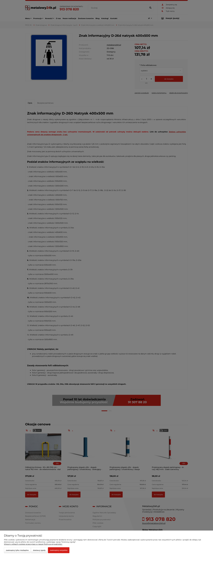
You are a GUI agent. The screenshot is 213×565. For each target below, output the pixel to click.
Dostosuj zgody (39, 550)
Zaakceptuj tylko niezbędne (17, 550)
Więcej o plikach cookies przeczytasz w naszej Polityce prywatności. (33, 544)
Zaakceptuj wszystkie (58, 550)
